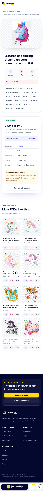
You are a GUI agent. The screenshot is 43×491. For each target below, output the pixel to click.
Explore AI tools (21, 395)
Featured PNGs (7, 436)
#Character (25, 92)
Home (4, 12)
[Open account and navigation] (39, 3)
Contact (5, 455)
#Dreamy (9, 100)
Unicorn (20, 146)
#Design (33, 96)
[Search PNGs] (33, 3)
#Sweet (18, 104)
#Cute (25, 96)
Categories (27, 431)
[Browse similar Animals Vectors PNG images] (18, 221)
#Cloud (8, 96)
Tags (25, 436)
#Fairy (17, 100)
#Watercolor (20, 108)
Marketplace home (30, 440)
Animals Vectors (14, 12)
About (4, 451)
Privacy (4, 459)
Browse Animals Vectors (11, 213)
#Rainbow (9, 104)
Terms (4, 464)
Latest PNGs (6, 431)
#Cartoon (30, 88)
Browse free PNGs (21, 400)
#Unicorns (9, 108)
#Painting (34, 100)
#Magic (25, 100)
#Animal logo (10, 88)
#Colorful (17, 96)
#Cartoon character (12, 92)
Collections (6, 440)
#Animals (20, 88)
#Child (34, 92)
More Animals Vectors (21, 188)
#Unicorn (27, 104)
